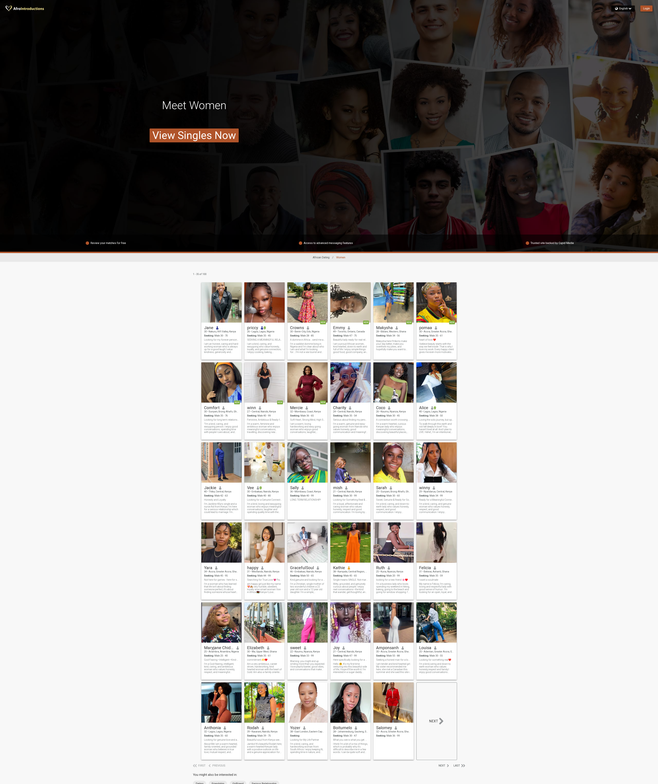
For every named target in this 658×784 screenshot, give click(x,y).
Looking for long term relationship (221, 419)
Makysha (384, 327)
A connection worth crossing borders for (393, 419)
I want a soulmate (428, 579)
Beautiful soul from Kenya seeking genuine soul (264, 739)
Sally (294, 487)
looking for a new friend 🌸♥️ (392, 579)
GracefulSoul (302, 567)
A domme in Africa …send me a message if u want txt (307, 339)
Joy (336, 647)
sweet (295, 647)
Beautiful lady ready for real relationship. (350, 339)
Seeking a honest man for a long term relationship (393, 659)
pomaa (425, 327)
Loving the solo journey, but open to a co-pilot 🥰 (436, 419)
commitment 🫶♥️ (257, 659)
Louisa (425, 647)
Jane (208, 327)
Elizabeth (255, 647)
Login (646, 8)
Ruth (380, 567)
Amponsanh (387, 647)
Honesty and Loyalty (215, 499)
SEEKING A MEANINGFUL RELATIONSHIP (264, 339)
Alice (423, 407)
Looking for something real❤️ (435, 659)
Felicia (425, 567)
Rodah (253, 727)
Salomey (384, 727)
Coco (380, 407)
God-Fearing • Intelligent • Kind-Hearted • (221, 659)
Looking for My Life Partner (304, 739)
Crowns (297, 327)
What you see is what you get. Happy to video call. (350, 739)
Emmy (339, 327)
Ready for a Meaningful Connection (436, 499)
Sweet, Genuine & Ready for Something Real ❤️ (393, 499)
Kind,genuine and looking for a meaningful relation (307, 579)
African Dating (321, 257)
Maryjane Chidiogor (219, 647)
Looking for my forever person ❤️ (221, 339)
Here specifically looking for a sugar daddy (350, 659)
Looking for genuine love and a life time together (221, 739)
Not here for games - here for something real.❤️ (221, 579)
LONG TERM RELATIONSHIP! (305, 499)
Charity (339, 407)
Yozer (295, 727)
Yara (208, 567)
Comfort (212, 407)
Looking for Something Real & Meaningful (350, 499)
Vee (250, 487)
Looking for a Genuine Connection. (264, 499)
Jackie (210, 487)
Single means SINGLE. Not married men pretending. (350, 579)
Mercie (296, 407)
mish (337, 487)
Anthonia (212, 727)
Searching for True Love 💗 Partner (264, 579)
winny (424, 487)
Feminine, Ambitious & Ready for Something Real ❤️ (264, 419)
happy (252, 567)
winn (251, 407)
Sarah (381, 487)
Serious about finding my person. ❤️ (350, 419)
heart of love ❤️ (427, 339)
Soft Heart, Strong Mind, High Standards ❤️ (307, 419)
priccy (252, 327)
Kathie (339, 567)
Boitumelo (342, 727)
